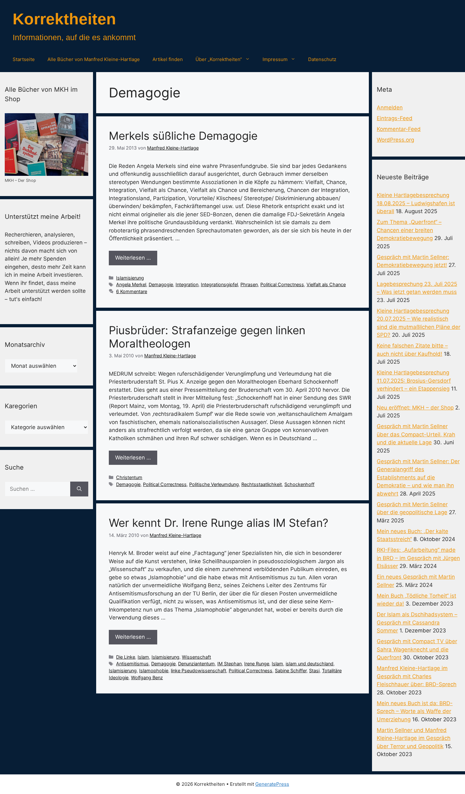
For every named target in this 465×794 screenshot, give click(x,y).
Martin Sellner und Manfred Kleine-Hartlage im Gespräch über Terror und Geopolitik (413, 738)
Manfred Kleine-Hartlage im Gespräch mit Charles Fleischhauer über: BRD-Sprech (416, 676)
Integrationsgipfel (219, 284)
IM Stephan (229, 663)
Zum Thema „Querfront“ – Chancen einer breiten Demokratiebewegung (409, 230)
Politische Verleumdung (214, 484)
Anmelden (390, 107)
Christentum (129, 477)
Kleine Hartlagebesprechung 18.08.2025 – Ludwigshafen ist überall (416, 203)
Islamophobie (153, 670)
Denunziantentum (196, 663)
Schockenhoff (299, 484)
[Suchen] (79, 489)
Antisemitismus (132, 663)
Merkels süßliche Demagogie (183, 135)
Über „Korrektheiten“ (218, 59)
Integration (187, 284)
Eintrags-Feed (394, 118)
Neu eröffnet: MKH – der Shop (415, 407)
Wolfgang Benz (147, 677)
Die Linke (125, 657)
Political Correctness (282, 284)
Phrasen (249, 284)
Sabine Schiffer (291, 670)
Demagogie (161, 284)
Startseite (24, 59)
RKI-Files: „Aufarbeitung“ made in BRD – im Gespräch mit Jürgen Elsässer (418, 558)
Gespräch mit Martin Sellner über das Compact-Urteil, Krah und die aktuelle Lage (416, 434)
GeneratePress (272, 784)
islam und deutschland (309, 663)
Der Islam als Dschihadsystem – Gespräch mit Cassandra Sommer (417, 622)
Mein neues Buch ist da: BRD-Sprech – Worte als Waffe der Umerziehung (415, 711)
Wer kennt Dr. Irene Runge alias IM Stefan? (218, 522)
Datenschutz (322, 59)
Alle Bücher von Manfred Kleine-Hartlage (93, 59)
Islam (143, 657)
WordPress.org (395, 140)
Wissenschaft (196, 657)
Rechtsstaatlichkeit (261, 484)
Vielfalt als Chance (326, 284)
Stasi (314, 670)
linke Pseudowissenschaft (198, 670)
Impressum (275, 59)
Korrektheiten (64, 19)
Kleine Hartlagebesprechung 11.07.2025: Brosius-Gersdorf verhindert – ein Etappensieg (414, 380)
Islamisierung (130, 277)
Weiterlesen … (133, 258)
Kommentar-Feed (399, 129)
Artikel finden (167, 59)
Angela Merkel (131, 284)
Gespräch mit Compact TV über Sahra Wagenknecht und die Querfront (417, 649)
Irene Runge (256, 663)
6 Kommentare (131, 291)
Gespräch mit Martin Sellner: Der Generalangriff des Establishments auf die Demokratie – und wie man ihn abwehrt (418, 477)
